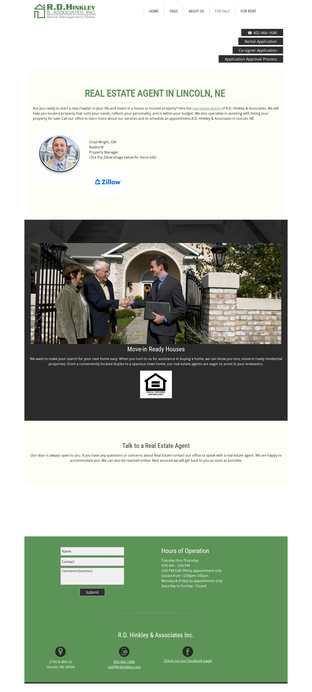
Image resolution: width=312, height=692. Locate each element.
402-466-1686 (124, 662)
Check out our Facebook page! (188, 660)
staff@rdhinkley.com (124, 667)
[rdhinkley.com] (65, 11)
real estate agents (206, 108)
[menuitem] (154, 11)
